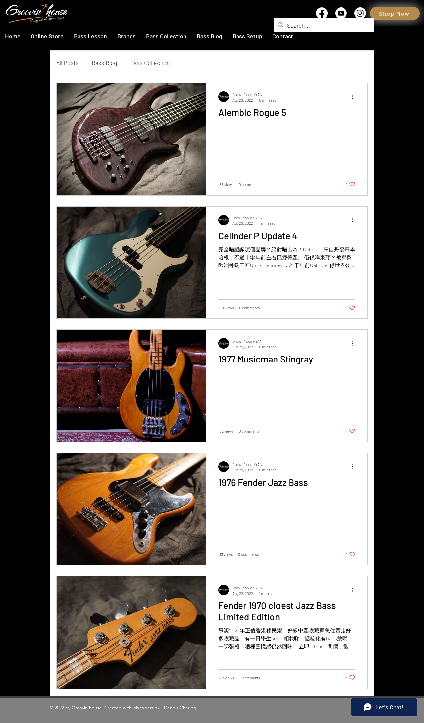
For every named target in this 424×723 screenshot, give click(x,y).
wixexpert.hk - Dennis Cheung (164, 708)
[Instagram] (360, 13)
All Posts (67, 62)
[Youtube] (341, 13)
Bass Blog (104, 62)
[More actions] (354, 97)
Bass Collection (150, 62)
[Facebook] (322, 13)
